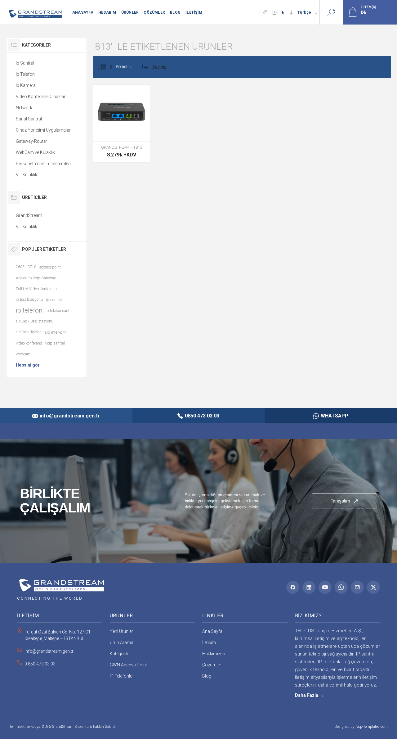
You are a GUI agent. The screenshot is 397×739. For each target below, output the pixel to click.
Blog (206, 676)
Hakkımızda (213, 653)
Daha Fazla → (309, 695)
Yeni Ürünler (121, 631)
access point (50, 267)
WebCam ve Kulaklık (35, 152)
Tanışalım (345, 501)
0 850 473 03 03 (40, 663)
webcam (23, 354)
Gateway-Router (31, 141)
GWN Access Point (128, 664)
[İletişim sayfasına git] (198, 501)
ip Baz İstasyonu (29, 299)
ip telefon (29, 310)
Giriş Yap (275, 12)
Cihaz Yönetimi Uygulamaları (44, 130)
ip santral (54, 299)
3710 (32, 267)
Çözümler (211, 664)
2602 (20, 267)
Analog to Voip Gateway (36, 278)
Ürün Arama (121, 642)
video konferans (29, 343)
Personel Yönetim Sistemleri (43, 163)
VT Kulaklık (26, 174)
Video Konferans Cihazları (41, 96)
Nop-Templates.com (371, 726)
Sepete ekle (121, 125)
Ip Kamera (26, 85)
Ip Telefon (25, 74)
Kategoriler (120, 653)
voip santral (55, 343)
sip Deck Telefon (29, 332)
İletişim (209, 642)
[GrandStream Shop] (60, 583)
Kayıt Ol (265, 12)
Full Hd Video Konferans (36, 288)
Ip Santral (25, 63)
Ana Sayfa (212, 631)
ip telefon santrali (60, 310)
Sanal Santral (29, 118)
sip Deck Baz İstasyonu (34, 321)
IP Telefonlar (122, 676)
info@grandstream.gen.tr (49, 651)
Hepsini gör (28, 365)
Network (24, 107)
